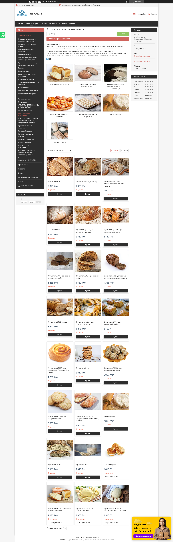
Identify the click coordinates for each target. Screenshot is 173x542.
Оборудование (23, 102)
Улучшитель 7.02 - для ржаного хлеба (87, 277)
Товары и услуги (31, 24)
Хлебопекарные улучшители (24, 114)
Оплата (72, 24)
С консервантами (115, 114)
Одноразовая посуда (26, 79)
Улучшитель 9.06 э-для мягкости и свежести (84, 231)
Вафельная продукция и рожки (27, 45)
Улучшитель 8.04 (54, 465)
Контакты (53, 24)
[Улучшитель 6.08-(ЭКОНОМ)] (87, 167)
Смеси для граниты (25, 55)
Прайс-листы (23, 164)
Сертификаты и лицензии (28, 177)
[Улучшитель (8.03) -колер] (60, 307)
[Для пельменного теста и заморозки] (87, 103)
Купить (59, 194)
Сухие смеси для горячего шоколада (28, 75)
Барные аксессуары (25, 110)
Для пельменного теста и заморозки (87, 115)
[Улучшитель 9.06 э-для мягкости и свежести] (87, 215)
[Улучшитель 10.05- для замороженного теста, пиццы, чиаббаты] (87, 401)
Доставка (63, 24)
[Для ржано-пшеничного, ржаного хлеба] (87, 73)
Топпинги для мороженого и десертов (28, 83)
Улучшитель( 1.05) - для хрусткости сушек (85, 323)
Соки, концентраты (25, 99)
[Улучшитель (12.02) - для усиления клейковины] (115, 215)
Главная (20, 24)
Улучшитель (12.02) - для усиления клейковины (113, 231)
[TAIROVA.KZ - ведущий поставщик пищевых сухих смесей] (22, 14)
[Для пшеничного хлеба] (59, 73)
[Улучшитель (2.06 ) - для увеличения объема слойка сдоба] (60, 353)
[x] (50, 59)
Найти (123, 34)
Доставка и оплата (25, 186)
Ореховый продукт (25, 131)
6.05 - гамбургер (110, 465)
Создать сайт (46, 1)
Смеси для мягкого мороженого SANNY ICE (27, 159)
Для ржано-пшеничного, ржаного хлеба (88, 85)
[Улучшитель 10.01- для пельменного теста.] (87, 494)
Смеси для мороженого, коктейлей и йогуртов (27, 40)
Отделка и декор (24, 142)
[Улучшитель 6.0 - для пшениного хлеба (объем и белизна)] (115, 167)
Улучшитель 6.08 (54, 181)
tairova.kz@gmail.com (143, 61)
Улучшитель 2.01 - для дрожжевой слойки (112, 323)
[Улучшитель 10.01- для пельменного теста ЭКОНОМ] (115, 494)
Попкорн (21, 68)
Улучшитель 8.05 (82, 465)
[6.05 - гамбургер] (115, 450)
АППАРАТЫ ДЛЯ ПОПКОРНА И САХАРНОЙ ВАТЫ (28, 106)
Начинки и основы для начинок (26, 135)
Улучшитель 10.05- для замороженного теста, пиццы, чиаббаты (87, 418)
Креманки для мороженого (28, 91)
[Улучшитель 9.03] (115, 401)
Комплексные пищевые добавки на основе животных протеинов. (26, 152)
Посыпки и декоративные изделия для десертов (27, 59)
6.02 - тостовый (54, 230)
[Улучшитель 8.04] (60, 450)
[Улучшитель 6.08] (60, 167)
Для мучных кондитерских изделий (59, 115)
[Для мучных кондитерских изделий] (59, 103)
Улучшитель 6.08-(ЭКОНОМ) (86, 181)
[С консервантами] (116, 103)
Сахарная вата (23, 71)
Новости (21, 169)
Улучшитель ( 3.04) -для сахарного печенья (57, 417)
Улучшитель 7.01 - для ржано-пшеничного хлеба (59, 277)
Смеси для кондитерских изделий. (27, 95)
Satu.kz (96, 537)
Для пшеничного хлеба (58, 84)
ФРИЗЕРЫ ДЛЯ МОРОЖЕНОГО (23, 146)
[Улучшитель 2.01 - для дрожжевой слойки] (115, 307)
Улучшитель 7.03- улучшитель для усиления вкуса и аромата (115, 277)
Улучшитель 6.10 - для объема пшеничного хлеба (59, 509)
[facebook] (47, 59)
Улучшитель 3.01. (82, 368)
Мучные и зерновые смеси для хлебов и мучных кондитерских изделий (28, 120)
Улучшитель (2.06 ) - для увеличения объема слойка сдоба (58, 370)
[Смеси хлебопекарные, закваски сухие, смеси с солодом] (116, 73)
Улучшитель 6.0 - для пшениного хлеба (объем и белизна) (114, 183)
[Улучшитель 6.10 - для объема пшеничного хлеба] (60, 494)
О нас (44, 24)
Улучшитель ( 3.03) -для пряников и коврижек (113, 369)
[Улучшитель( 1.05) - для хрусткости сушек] (87, 307)
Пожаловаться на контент (105, 540)
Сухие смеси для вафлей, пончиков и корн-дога (27, 64)
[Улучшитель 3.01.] (87, 353)
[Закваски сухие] (59, 130)
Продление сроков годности (25, 127)
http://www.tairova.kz (143, 56)
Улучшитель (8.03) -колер (57, 322)
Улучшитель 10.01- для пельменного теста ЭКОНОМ (115, 509)
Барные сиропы (24, 88)
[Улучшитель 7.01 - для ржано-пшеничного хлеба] (60, 261)
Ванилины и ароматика (26, 139)
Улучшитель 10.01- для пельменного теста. (84, 509)
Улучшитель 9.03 (110, 416)
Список (125, 150)
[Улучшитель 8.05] (87, 450)
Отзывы (21, 181)
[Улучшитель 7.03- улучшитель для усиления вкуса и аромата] (115, 261)
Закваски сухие (58, 142)
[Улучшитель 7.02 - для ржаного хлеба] (87, 261)
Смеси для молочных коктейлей (26, 50)
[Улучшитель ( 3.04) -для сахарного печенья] (60, 401)
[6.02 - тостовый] (60, 215)
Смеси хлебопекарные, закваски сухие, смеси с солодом (115, 86)
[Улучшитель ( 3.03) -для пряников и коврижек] (115, 353)
